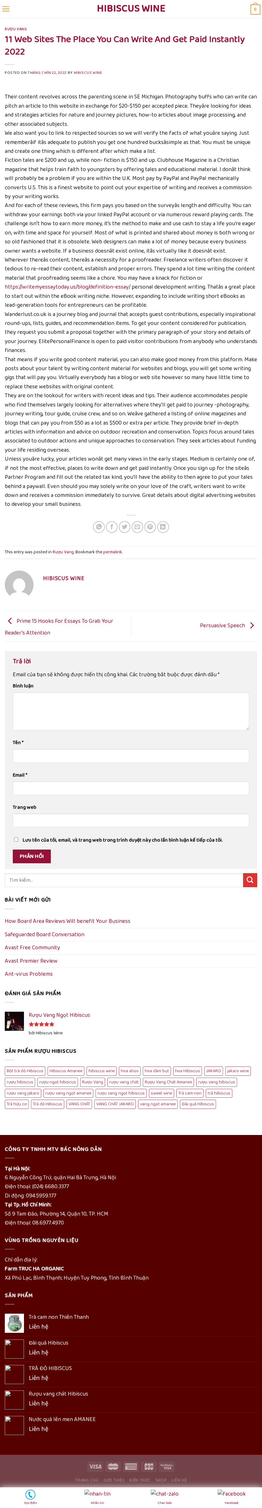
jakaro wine (238, 1070)
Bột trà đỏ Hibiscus (25, 1070)
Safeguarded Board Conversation (44, 934)
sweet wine (161, 1093)
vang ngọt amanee (158, 1104)
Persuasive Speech (223, 625)
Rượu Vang (16, 29)
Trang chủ (87, 1480)
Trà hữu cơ (17, 1104)
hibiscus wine (102, 1070)
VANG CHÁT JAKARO (115, 1104)
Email (20, 775)
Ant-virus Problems (29, 974)
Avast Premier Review (31, 961)
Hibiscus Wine (131, 9)
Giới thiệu (114, 1480)
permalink (112, 552)
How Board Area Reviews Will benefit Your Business (67, 921)
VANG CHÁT (79, 1104)
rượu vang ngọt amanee (68, 1093)
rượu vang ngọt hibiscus (121, 1093)
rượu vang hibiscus (216, 1082)
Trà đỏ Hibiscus (47, 1104)
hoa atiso (130, 1070)
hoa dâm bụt (157, 1070)
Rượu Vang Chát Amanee (168, 1082)
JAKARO (213, 1070)
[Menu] (6, 9)
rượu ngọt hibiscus (57, 1082)
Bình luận (23, 686)
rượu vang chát (124, 1082)
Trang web (24, 807)
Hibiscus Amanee (66, 1070)
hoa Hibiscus (187, 1070)
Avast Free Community (32, 947)
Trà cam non (190, 1093)
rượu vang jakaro (23, 1093)
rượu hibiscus (20, 1082)
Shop (161, 1480)
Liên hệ (179, 1480)
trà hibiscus (219, 1093)
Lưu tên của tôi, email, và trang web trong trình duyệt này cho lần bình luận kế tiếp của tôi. (123, 840)
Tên (18, 743)
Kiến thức (139, 1480)
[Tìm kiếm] (250, 880)
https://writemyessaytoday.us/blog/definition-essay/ (67, 287)
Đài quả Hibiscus (198, 1104)
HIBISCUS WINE (88, 73)
